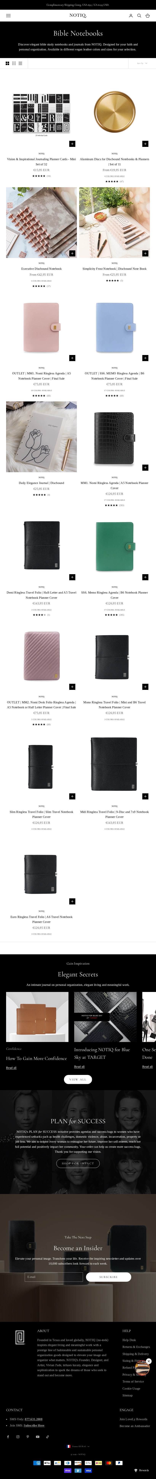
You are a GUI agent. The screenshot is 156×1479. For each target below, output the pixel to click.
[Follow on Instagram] (18, 1437)
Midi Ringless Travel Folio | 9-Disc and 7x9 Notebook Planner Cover (114, 814)
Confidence (13, 1049)
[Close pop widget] (149, 1361)
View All (78, 1079)
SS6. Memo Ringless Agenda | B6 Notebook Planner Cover (114, 595)
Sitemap (128, 1395)
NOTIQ (42, 154)
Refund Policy (132, 1367)
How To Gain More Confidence (36, 1058)
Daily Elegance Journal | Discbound (41, 483)
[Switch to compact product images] (20, 63)
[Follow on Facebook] (8, 1437)
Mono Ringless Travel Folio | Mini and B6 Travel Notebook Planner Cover (114, 705)
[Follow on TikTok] (47, 1437)
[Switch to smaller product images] (14, 63)
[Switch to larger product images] (7, 63)
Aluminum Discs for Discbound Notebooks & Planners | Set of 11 (114, 162)
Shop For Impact (78, 1163)
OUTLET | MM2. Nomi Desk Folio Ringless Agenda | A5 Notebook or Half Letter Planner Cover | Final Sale (41, 705)
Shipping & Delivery (136, 1354)
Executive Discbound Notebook (41, 268)
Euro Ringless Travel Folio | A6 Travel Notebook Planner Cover (41, 919)
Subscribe (108, 1277)
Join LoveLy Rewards (133, 1419)
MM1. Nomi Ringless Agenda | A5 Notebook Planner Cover (114, 485)
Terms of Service (133, 1381)
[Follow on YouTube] (38, 1437)
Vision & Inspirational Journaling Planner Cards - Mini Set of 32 (41, 162)
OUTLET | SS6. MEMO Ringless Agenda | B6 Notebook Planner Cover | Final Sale (114, 376)
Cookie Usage (131, 1388)
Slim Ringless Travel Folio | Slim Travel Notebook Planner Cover (41, 814)
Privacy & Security (134, 1374)
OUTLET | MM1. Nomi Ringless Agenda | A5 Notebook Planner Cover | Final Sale (41, 376)
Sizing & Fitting (133, 1360)
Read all (11, 1067)
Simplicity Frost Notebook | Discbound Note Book (114, 268)
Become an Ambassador (135, 1426)
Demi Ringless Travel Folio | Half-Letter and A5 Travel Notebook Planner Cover (41, 595)
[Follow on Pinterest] (28, 1437)
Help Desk (129, 1340)
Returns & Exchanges (136, 1346)
